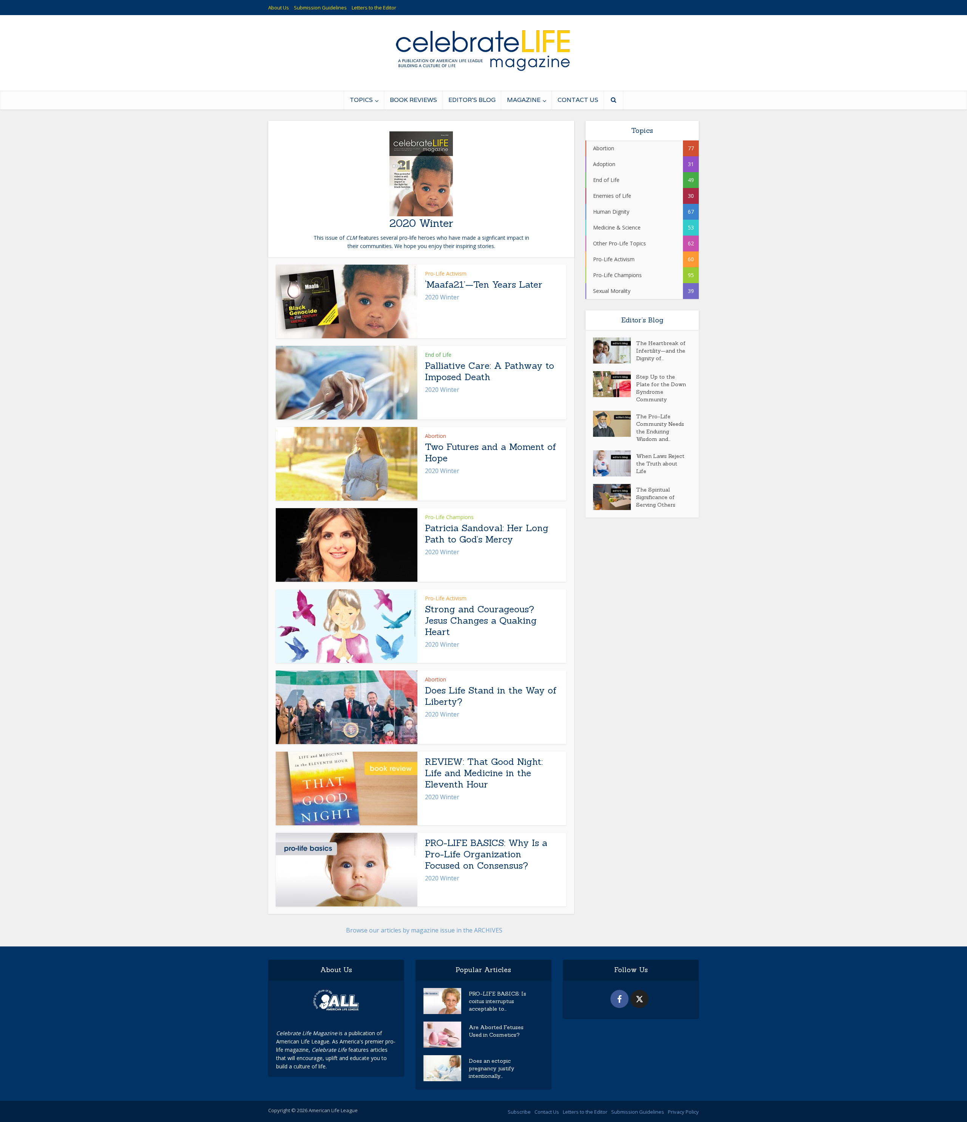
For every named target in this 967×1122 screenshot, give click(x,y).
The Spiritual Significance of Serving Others (655, 497)
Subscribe (519, 1111)
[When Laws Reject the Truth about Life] (614, 463)
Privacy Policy (683, 1111)
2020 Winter (442, 297)
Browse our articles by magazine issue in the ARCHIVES (424, 930)
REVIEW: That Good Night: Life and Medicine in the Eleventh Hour (484, 773)
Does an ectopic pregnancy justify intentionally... (491, 1068)
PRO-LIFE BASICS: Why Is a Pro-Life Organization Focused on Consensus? (486, 854)
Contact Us (578, 100)
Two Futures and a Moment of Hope (490, 452)
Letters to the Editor (374, 7)
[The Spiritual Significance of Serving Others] (614, 497)
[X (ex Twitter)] (639, 999)
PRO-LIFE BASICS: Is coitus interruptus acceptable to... (497, 1001)
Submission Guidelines (320, 7)
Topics (361, 100)
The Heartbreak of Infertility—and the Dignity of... (661, 351)
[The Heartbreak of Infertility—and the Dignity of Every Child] (614, 351)
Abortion (435, 435)
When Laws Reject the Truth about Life (660, 464)
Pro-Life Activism (446, 273)
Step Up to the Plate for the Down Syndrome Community (661, 388)
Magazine (524, 100)
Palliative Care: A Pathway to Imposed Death (489, 371)
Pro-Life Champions (449, 517)
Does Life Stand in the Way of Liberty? (490, 695)
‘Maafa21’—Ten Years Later (483, 284)
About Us (278, 7)
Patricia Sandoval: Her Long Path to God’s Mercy (486, 533)
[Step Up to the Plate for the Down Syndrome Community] (614, 384)
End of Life (438, 354)
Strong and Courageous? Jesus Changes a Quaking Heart (481, 620)
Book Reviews (413, 100)
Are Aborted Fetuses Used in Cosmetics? (496, 1031)
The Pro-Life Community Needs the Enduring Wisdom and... (660, 427)
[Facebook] (619, 999)
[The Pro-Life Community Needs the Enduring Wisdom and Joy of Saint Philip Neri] (614, 424)
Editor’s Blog (472, 100)
